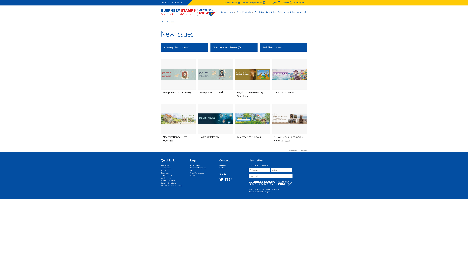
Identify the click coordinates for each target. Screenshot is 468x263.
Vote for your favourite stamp (171, 185)
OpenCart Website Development (260, 192)
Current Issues (166, 168)
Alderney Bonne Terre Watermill (175, 138)
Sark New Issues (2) (273, 47)
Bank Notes (270, 12)
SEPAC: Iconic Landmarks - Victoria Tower (289, 138)
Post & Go (259, 12)
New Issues (171, 22)
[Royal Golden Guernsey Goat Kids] (252, 74)
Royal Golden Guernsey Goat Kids (250, 94)
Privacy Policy (195, 165)
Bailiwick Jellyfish (209, 137)
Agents (192, 175)
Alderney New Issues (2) (176, 47)
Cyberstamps (296, 12)
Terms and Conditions (198, 168)
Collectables (283, 12)
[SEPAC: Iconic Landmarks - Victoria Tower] (289, 119)
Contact (222, 168)
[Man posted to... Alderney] (178, 74)
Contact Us (177, 2)
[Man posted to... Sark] (215, 74)
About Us (165, 2)
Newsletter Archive (197, 173)
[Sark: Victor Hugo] (289, 74)
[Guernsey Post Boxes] (252, 119)
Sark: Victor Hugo (284, 92)
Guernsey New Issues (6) (227, 47)
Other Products (166, 175)
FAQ (191, 170)
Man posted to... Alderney (177, 92)
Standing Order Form (168, 183)
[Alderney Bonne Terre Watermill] (178, 119)
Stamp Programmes (168, 180)
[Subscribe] (290, 176)
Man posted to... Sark (212, 92)
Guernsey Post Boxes (249, 137)
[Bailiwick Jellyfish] (215, 119)
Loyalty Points (166, 178)
